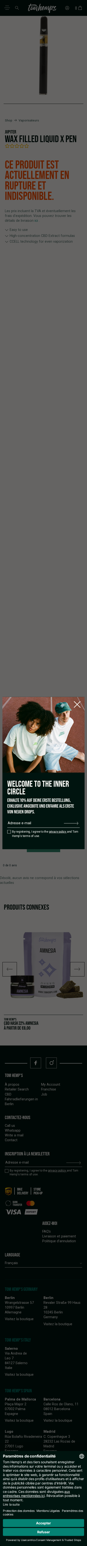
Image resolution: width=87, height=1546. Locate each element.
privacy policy (58, 831)
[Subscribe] (71, 823)
